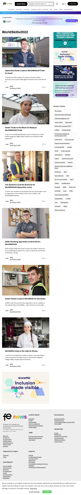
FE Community (7, 439)
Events (56, 9)
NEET (65, 172)
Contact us (6, 437)
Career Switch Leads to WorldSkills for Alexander (25, 299)
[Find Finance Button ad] (65, 89)
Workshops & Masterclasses (37, 467)
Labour (57, 158)
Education (31, 419)
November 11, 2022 (15, 88)
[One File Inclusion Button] (25, 388)
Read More (33, 488)
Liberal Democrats (67, 158)
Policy (71, 179)
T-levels (68, 198)
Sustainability (59, 198)
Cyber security (69, 139)
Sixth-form (72, 187)
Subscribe (73, 4)
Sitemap (5, 446)
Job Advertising (59, 438)
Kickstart (67, 155)
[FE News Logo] (7, 4)
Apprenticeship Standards (63, 115)
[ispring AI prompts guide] (65, 73)
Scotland (57, 187)
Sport (64, 191)
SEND (64, 187)
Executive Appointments (36, 436)
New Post (6, 469)
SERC (11, 86)
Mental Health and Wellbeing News (63, 167)
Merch (61, 9)
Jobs (51, 9)
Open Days (32, 462)
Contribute (27, 9)
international (58, 155)
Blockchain (68, 122)
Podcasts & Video (36, 9)
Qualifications (66, 183)
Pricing (56, 433)
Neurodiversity (59, 176)
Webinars (31, 466)
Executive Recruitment (35, 438)
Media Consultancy (59, 440)
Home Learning (65, 151)
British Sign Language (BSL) (63, 126)
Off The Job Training (61, 179)
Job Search (32, 440)
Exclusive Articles (59, 419)
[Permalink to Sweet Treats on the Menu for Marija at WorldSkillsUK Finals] (25, 109)
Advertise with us (8, 443)
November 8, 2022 (15, 312)
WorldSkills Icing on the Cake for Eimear (21, 351)
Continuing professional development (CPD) (62, 135)
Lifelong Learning (60, 162)
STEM (71, 191)
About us (5, 436)
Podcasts (6, 455)
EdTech (31, 420)
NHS (67, 176)
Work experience (60, 210)
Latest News (11, 9)
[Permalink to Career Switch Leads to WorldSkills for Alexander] (25, 280)
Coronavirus (58, 139)
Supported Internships (61, 195)
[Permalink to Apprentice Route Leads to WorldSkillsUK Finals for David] (25, 52)
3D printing (58, 111)
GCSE (56, 151)
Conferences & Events (35, 457)
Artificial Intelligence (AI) (62, 118)
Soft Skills (57, 191)
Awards (31, 455)
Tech (56, 202)
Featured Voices (59, 420)
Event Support (58, 441)
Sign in (64, 4)
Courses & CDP (33, 459)
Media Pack (57, 435)
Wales (65, 206)
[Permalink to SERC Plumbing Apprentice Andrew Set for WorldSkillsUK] (25, 223)
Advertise (45, 9)
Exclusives (19, 9)
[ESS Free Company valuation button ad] (65, 40)
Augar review (59, 122)
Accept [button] (47, 492)
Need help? (6, 478)
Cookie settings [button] (34, 492)
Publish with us (7, 441)
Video (4, 457)
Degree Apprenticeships (62, 143)
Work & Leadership (34, 424)
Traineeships (64, 202)
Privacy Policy (7, 444)
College (57, 130)
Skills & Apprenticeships (36, 426)
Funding (69, 147)
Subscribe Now (68, 9)
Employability (33, 422)
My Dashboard (7, 471)
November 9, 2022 (15, 259)
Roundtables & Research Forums (38, 464)
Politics (57, 183)
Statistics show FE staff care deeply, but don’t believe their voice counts (38, 4)
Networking (32, 460)
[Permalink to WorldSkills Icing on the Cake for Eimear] (25, 332)
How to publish (7, 466)
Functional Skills (59, 147)
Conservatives (66, 130)
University (58, 206)
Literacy (70, 162)
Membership (6, 476)
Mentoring (58, 172)
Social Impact (33, 427)
